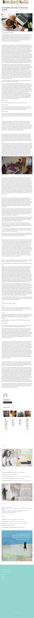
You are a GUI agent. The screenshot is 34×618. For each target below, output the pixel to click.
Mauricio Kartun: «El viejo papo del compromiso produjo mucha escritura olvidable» (27, 424)
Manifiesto (3, 574)
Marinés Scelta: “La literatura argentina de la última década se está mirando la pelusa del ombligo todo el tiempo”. (17, 509)
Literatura (13, 427)
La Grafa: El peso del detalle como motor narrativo (13, 422)
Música (6, 431)
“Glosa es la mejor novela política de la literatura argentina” (13, 519)
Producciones (10, 11)
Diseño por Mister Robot (17, 612)
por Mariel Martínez (13, 527)
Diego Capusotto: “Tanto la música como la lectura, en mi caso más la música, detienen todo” (15, 510)
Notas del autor (8, 402)
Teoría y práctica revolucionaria (13, 478)
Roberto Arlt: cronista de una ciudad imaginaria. (13, 472)
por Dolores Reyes (8, 525)
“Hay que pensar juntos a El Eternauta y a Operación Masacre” (14, 521)
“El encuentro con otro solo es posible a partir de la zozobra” (16, 476)
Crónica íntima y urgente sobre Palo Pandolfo (8, 512)
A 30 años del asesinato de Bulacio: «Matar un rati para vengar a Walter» (6, 423)
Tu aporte (3, 578)
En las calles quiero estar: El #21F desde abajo (20, 421)
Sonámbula (16, 11)
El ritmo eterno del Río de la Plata (7, 507)
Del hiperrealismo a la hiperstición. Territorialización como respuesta (12, 511)
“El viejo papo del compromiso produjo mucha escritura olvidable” (14, 523)
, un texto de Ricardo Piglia (9, 474)
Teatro (27, 432)
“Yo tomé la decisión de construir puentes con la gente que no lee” (16, 480)
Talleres (3, 576)
